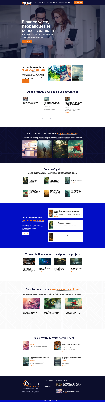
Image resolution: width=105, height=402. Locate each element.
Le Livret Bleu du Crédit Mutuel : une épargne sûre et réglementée (71, 358)
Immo (66, 2)
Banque (43, 2)
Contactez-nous (48, 386)
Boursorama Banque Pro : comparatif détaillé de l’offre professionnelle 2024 (71, 390)
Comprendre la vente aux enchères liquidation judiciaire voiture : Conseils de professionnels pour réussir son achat (29, 269)
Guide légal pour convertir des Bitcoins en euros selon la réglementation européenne (34, 180)
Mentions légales (48, 383)
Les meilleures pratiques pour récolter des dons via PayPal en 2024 (44, 268)
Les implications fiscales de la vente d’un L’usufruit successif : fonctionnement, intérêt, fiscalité (34, 193)
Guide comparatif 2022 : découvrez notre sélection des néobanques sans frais (52, 103)
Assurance (39, 2)
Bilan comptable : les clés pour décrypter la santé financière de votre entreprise (76, 192)
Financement (61, 2)
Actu (35, 2)
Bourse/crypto (49, 2)
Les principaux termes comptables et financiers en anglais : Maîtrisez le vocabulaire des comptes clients (55, 180)
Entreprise (55, 2)
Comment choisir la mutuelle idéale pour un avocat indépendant (30, 103)
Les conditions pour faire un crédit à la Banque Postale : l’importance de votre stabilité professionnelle (66, 234)
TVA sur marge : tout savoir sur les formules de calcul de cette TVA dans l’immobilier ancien (55, 192)
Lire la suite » (46, 111)
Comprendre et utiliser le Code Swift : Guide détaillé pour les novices (76, 179)
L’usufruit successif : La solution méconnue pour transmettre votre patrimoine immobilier (30, 312)
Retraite (70, 2)
